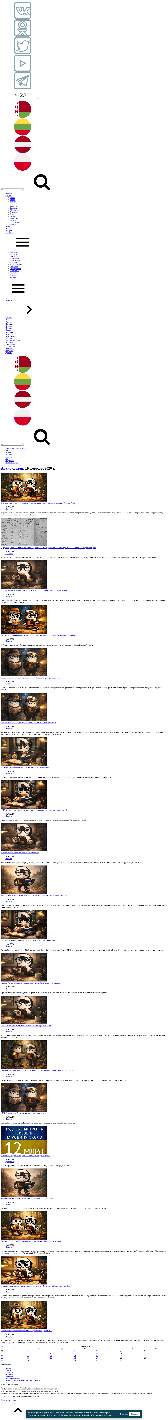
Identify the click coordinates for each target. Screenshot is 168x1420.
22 (51, 1358)
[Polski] (22, 170)
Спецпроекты (15, 269)
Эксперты (14, 267)
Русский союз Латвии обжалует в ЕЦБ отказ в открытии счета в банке (28, 940)
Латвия (13, 202)
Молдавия (14, 210)
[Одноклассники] (22, 36)
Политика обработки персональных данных (22, 1380)
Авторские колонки (17, 265)
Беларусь (13, 206)
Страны (8, 196)
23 (75, 1358)
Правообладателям (12, 1378)
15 (51, 1356)
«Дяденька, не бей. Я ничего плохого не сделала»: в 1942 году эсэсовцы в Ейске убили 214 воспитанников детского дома (48, 548)
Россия (12, 198)
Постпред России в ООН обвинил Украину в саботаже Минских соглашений (31, 1241)
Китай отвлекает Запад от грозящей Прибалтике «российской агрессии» (29, 1198)
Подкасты (14, 275)
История (8, 231)
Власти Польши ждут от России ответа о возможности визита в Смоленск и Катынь (34, 895)
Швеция (13, 224)
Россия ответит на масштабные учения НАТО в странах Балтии (26, 1026)
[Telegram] (22, 89)
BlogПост (13, 256)
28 (28, 1360)
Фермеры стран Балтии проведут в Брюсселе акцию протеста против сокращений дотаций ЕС (38, 503)
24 (97, 1358)
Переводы (14, 252)
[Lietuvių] (22, 135)
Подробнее (124, 1414)
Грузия (12, 214)
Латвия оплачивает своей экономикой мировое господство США (26, 1331)
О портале (9, 1376)
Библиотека (14, 271)
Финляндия (14, 222)
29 (51, 1360)
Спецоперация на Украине (15, 448)
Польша (13, 220)
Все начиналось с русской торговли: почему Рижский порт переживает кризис (31, 678)
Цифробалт (14, 258)
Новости (8, 194)
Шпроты (13, 254)
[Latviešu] (22, 152)
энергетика (9, 461)
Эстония (13, 204)
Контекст (9, 233)
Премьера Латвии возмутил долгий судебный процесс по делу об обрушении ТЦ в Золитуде (37, 1070)
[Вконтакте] (22, 18)
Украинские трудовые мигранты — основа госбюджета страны (25, 1156)
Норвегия (14, 218)
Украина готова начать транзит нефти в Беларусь (20, 853)
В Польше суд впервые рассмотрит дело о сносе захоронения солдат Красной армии (34, 590)
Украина (13, 208)
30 (75, 1360)
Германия (13, 212)
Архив (8, 1368)
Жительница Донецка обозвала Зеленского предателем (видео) (25, 767)
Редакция (9, 1372)
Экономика (9, 228)
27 (2, 1360)
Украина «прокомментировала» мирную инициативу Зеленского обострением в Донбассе (36, 1286)
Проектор (14, 273)
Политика (9, 226)
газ (6, 459)
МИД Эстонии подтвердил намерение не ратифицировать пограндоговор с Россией (34, 810)
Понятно (134, 1414)
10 (97, 1353)
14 (28, 1356)
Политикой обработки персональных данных (97, 1415)
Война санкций (11, 463)
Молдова (8, 455)
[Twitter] (22, 53)
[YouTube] (22, 71)
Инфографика (15, 260)
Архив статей (12, 468)
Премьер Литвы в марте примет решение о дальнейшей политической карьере (31, 983)
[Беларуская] (22, 117)
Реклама (8, 1370)
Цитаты (13, 277)
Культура (8, 684)
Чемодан (13, 262)
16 (75, 1356)
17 (97, 1356)
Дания (12, 216)
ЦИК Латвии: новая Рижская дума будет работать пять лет (24, 1113)
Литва (12, 200)
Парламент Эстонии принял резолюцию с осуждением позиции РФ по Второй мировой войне (38, 635)
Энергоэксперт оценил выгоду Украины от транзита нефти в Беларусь (28, 723)
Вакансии (9, 1374)
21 (28, 1358)
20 (2, 1358)
